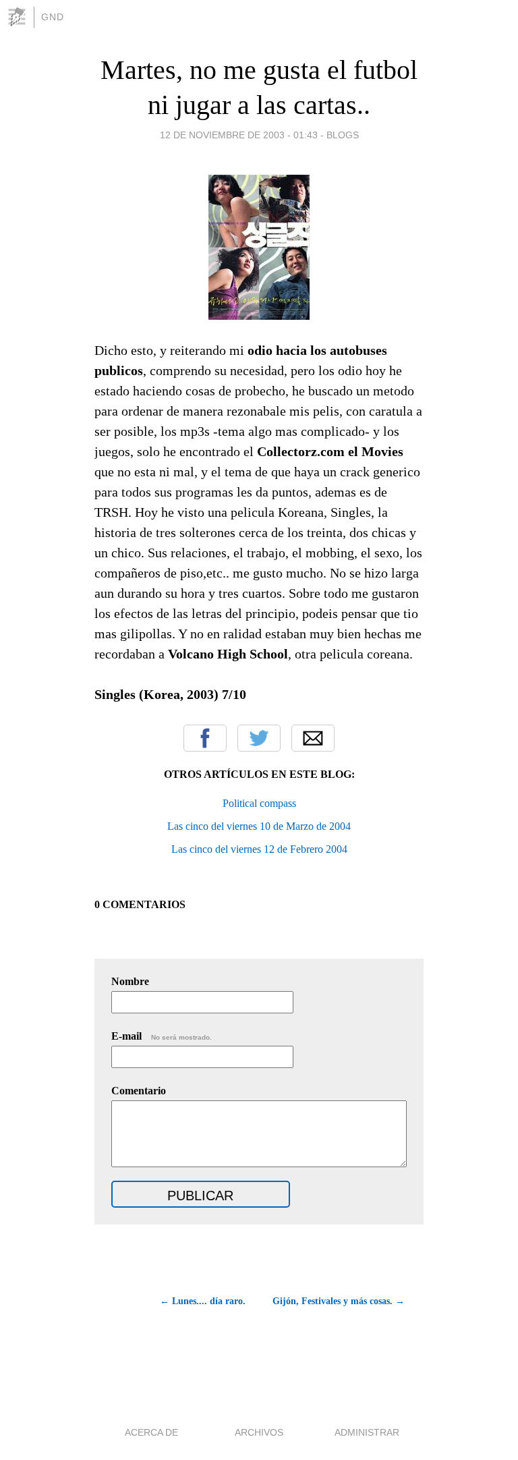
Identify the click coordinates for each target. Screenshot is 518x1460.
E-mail (161, 1036)
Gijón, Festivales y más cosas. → (338, 1301)
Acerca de (151, 1432)
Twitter (259, 738)
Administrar (367, 1432)
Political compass (259, 803)
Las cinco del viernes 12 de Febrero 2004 (259, 849)
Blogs (342, 135)
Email (313, 738)
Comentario (138, 1090)
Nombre (130, 981)
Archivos (259, 1432)
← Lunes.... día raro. (203, 1301)
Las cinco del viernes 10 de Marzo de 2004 (259, 826)
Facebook (205, 738)
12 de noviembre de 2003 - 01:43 (239, 135)
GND (52, 16)
